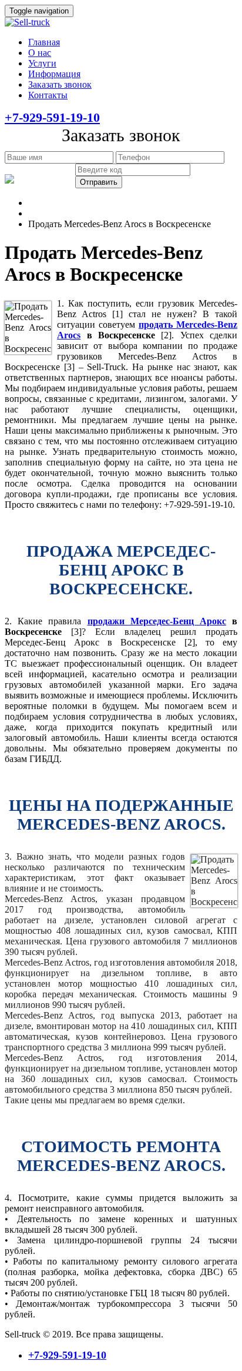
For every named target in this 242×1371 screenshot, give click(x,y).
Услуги (42, 63)
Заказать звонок (60, 84)
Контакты (48, 95)
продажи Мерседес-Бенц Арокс (157, 621)
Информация (54, 74)
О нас (39, 53)
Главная (44, 42)
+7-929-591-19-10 (52, 117)
